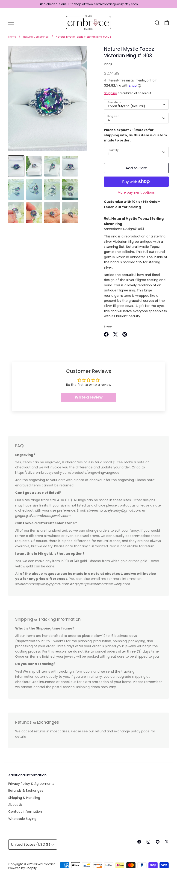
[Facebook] (139, 841)
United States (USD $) (30, 844)
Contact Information (25, 811)
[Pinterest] (157, 841)
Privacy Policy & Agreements (31, 783)
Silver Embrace (45, 864)
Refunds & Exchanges (25, 790)
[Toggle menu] (11, 22)
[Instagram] (148, 841)
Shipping (110, 93)
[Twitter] (166, 841)
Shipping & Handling (24, 797)
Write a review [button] (89, 397)
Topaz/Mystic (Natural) (126, 106)
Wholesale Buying (22, 818)
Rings (108, 64)
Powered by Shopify (22, 868)
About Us (15, 804)
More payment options (136, 192)
